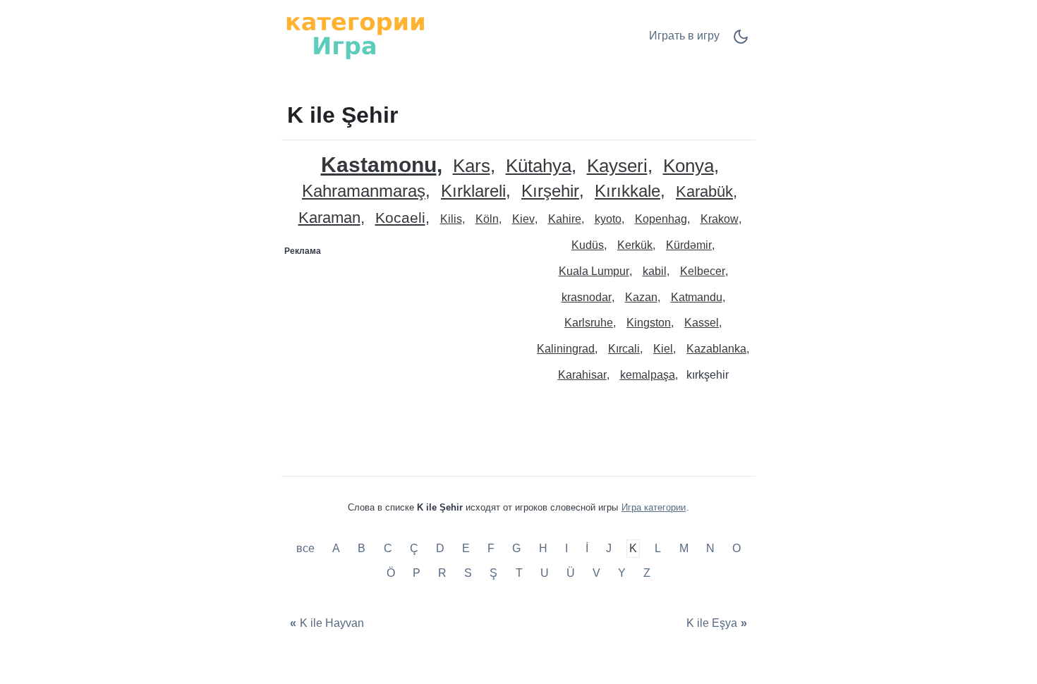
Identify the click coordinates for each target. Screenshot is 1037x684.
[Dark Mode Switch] (741, 41)
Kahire (564, 219)
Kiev (523, 219)
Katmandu (696, 297)
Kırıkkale (627, 191)
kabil (655, 271)
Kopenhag (661, 219)
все (306, 548)
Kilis (451, 219)
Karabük (704, 192)
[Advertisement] (400, 350)
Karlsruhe (588, 323)
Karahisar (582, 375)
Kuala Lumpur (594, 271)
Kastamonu (379, 164)
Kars (471, 166)
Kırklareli (473, 191)
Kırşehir (550, 191)
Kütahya (538, 166)
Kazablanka (716, 349)
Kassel (701, 323)
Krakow (720, 219)
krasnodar (587, 297)
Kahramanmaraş (363, 191)
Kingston (648, 323)
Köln (487, 219)
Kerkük (635, 245)
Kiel (663, 349)
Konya (688, 166)
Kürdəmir (689, 245)
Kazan (641, 297)
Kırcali (624, 349)
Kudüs (587, 245)
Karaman (329, 218)
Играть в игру (684, 36)
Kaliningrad (566, 349)
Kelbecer (702, 271)
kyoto (608, 219)
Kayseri (617, 166)
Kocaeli (400, 218)
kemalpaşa (647, 375)
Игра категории (653, 507)
